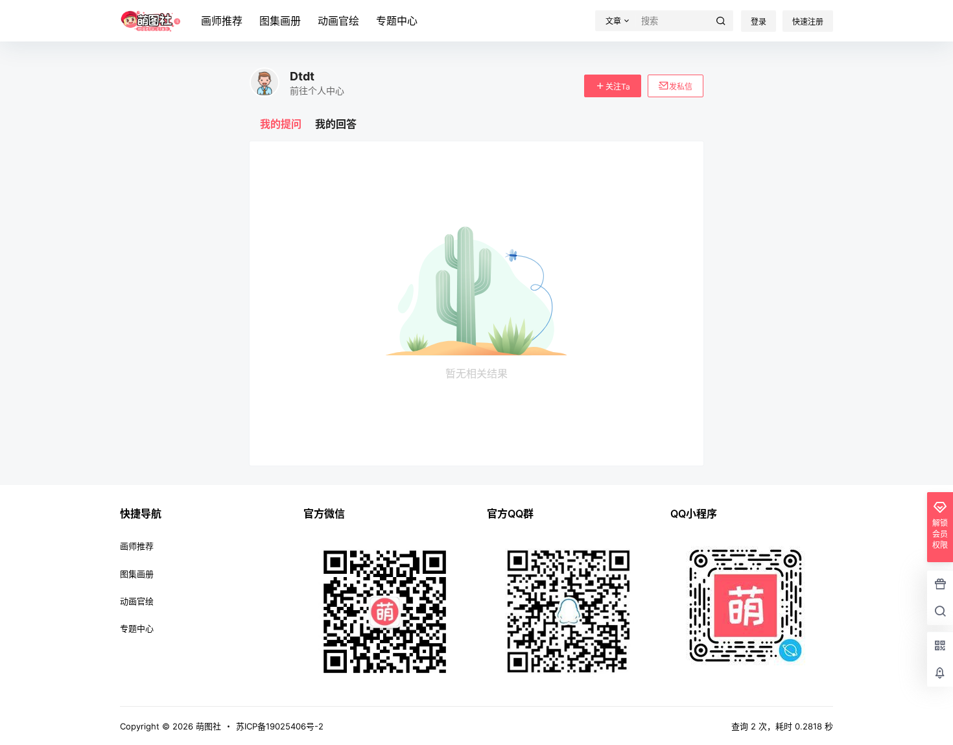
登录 (758, 22)
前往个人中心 (317, 90)
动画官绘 (338, 20)
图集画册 (280, 20)
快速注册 (807, 22)
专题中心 (397, 20)
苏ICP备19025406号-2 (280, 726)
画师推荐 (221, 20)
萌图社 (207, 726)
